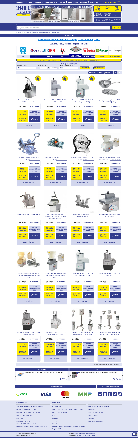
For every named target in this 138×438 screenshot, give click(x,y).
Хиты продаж (93, 415)
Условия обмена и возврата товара (29, 406)
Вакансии (55, 424)
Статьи (62, 2)
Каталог (29, 2)
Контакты (94, 2)
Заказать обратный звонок (26, 424)
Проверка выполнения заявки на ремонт (31, 427)
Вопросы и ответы (23, 421)
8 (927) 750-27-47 (92, 435)
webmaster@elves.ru (88, 433)
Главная (19, 2)
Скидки (91, 418)
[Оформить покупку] (119, 1)
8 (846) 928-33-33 (109, 2)
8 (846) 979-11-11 (80, 435)
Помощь (83, 2)
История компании (59, 412)
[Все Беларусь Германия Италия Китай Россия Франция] (69, 68)
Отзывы (55, 415)
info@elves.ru (77, 433)
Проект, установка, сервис (46, 2)
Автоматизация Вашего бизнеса (28, 412)
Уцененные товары (95, 421)
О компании (73, 2)
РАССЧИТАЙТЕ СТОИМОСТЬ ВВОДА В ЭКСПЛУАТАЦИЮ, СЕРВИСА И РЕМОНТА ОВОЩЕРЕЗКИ (69, 60)
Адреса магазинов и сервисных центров (67, 409)
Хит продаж (41, 369)
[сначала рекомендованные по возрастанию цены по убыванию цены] (100, 72)
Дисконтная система (24, 415)
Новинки (96, 369)
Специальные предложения (98, 406)
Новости (55, 418)
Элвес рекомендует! (95, 412)
